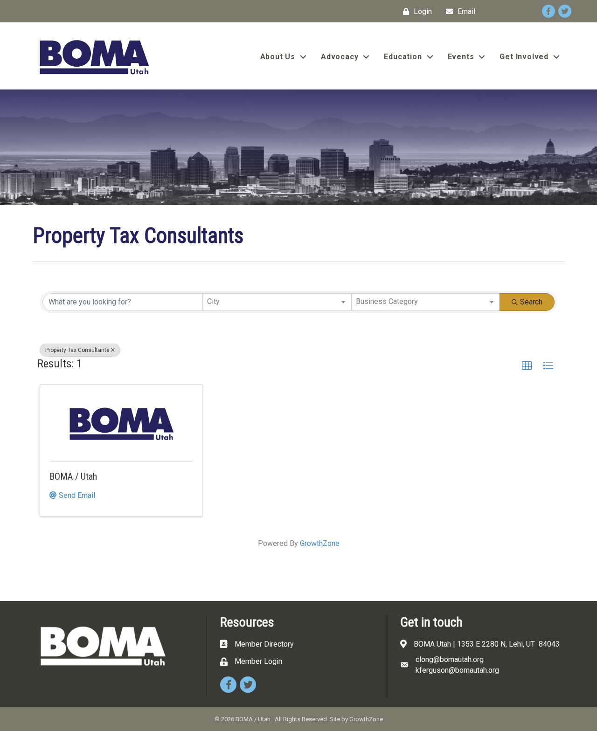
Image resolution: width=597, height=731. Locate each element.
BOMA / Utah (73, 476)
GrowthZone (320, 543)
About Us (277, 56)
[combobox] (277, 302)
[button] (527, 366)
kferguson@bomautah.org (457, 670)
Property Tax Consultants (77, 350)
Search (531, 301)
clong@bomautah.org (450, 659)
